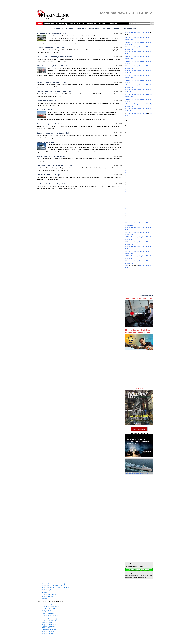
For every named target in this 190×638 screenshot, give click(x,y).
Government (94, 28)
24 (125, 203)
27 (125, 211)
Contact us (91, 24)
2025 (126, 37)
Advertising (61, 24)
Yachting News (46, 612)
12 (125, 175)
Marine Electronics (48, 614)
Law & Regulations (129, 28)
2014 (126, 89)
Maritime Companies (48, 633)
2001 (126, 256)
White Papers (46, 628)
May (140, 32)
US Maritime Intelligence (49, 629)
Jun (143, 32)
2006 (126, 232)
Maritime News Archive (49, 594)
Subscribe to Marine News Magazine (53, 585)
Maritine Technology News (50, 606)
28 (125, 213)
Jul (146, 32)
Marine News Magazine (49, 620)
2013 (126, 94)
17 (125, 187)
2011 (126, 104)
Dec (131, 39)
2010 (126, 108)
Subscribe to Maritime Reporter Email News (55, 587)
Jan (129, 32)
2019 (126, 66)
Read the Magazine (139, 429)
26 (125, 208)
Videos (80, 24)
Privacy (44, 593)
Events (72, 24)
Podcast (101, 24)
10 (125, 170)
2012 (126, 99)
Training (116, 28)
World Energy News (48, 608)
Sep (151, 37)
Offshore (69, 28)
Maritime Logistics (47, 622)
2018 (126, 70)
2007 (126, 227)
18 (125, 189)
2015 (126, 85)
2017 (126, 75)
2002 (126, 251)
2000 (126, 261)
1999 (126, 265)
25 (125, 206)
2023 (126, 47)
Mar (135, 32)
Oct (126, 39)
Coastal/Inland (81, 28)
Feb (132, 32)
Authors (44, 598)
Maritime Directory (48, 631)
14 (125, 180)
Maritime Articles (47, 596)
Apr (138, 32)
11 (125, 173)
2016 (126, 80)
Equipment (106, 28)
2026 (126, 32)
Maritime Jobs (46, 610)
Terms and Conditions (49, 591)
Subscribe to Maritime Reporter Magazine (55, 584)
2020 (126, 61)
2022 (126, 51)
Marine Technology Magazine (51, 624)
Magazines (49, 24)
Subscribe (112, 24)
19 (125, 192)
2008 (126, 222)
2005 (126, 237)
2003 (126, 246)
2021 (126, 56)
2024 (126, 42)
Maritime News (46, 589)
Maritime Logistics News (49, 605)
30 (125, 218)
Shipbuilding (58, 28)
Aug (148, 32)
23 (125, 201)
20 (125, 194)
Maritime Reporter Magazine (51, 619)
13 (125, 177)
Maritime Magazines (48, 626)
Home (39, 24)
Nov (128, 39)
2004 (126, 242)
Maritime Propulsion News (50, 615)
